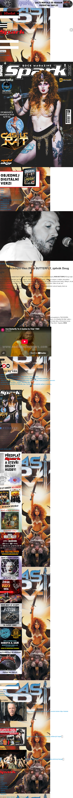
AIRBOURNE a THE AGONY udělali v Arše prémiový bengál (45, 759)
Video (2, 194)
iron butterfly (9, 264)
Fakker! (2, 785)
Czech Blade (4, 787)
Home (2, 188)
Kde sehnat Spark (5, 209)
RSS (24, 22)
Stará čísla (3, 205)
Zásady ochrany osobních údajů (12, 200)
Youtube (17, 22)
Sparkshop (3, 207)
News (2, 190)
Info (1, 198)
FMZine (2, 790)
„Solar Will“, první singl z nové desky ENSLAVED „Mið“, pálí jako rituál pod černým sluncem (27, 380)
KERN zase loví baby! (6, 375)
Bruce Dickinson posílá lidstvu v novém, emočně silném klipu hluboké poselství (24, 378)
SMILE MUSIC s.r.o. (12, 797)
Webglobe (3, 794)
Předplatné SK (4, 204)
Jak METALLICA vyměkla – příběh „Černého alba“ (15, 382)
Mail (21, 22)
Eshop (13, 22)
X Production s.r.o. (25, 797)
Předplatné (3, 783)
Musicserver (4, 788)
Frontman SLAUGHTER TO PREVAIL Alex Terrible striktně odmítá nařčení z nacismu (25, 384)
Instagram (7, 22)
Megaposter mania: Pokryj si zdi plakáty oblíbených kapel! (44, 736)
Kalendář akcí (4, 196)
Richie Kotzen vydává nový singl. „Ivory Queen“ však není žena (19, 377)
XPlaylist (3, 792)
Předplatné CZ (4, 202)
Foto (1, 192)
